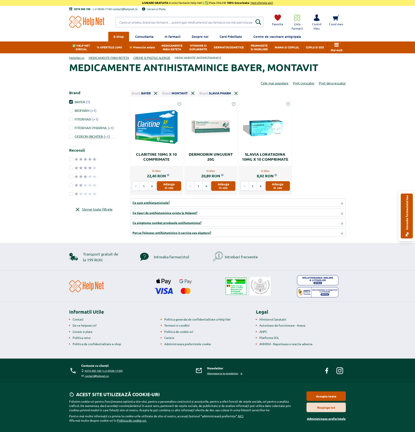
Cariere (169, 338)
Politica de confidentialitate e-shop (97, 344)
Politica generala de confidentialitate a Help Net (197, 319)
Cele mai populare (275, 83)
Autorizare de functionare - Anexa (282, 325)
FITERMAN (83, 119)
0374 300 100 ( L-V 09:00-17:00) (104, 370)
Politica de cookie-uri (178, 332)
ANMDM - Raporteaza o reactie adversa (285, 344)
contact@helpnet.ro (97, 376)
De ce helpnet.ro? (85, 325)
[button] (316, 22)
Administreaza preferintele (326, 419)
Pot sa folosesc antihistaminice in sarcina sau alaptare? (171, 233)
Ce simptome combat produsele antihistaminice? (166, 223)
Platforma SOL (269, 338)
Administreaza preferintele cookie (187, 344)
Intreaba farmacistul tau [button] (407, 212)
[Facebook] (327, 371)
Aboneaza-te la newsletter (222, 373)
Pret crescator (303, 83)
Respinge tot (326, 407)
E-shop (118, 36)
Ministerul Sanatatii (272, 319)
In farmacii (172, 36)
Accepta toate (326, 396)
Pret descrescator (332, 83)
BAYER (80, 102)
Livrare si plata (82, 332)
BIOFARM (82, 110)
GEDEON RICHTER (89, 136)
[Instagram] (340, 371)
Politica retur (82, 338)
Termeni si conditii (177, 325)
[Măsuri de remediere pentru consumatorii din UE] (317, 280)
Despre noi (200, 36)
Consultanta (144, 36)
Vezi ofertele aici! (262, 3)
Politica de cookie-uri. (132, 420)
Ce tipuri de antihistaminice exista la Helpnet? (164, 213)
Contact (78, 319)
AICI (240, 416)
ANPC (263, 332)
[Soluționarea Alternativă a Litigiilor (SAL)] (317, 292)
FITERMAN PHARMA (91, 127)
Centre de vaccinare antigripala (277, 36)
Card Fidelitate (231, 36)
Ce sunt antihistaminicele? (151, 203)
